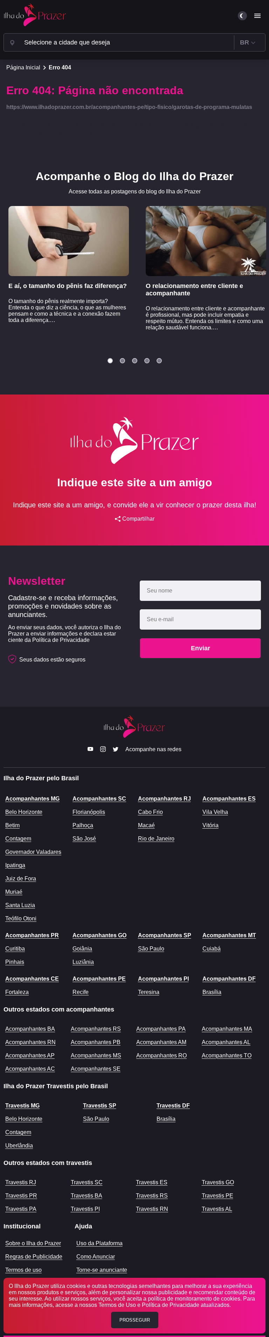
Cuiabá (211, 949)
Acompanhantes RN (30, 1042)
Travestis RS (152, 1196)
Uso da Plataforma (99, 1243)
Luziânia (83, 962)
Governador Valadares (33, 852)
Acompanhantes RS (96, 1029)
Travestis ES (151, 1182)
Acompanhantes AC (30, 1069)
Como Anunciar (95, 1257)
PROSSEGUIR (134, 1320)
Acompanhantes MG (32, 799)
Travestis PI (85, 1209)
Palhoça (83, 825)
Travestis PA (20, 1209)
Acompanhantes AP (30, 1055)
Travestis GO (218, 1182)
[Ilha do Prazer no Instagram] (103, 750)
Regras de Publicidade (33, 1257)
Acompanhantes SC (99, 799)
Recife (81, 992)
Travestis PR (21, 1196)
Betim (12, 825)
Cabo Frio (150, 812)
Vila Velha (215, 812)
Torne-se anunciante (101, 1270)
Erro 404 (60, 67)
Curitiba (15, 949)
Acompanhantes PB (95, 1042)
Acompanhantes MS (96, 1055)
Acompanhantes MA (227, 1029)
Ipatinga (15, 865)
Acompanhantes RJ (164, 799)
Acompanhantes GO (99, 935)
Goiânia (82, 949)
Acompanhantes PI (163, 979)
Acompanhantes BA (30, 1029)
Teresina (148, 992)
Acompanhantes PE (99, 979)
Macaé (146, 825)
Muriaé (13, 892)
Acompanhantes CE (32, 979)
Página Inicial (23, 67)
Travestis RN (152, 1209)
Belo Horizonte (23, 812)
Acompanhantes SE (95, 1069)
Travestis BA (86, 1196)
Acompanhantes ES (229, 799)
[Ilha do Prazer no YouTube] (90, 750)
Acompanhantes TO (226, 1055)
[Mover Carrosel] (110, 360)
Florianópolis (89, 812)
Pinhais (14, 962)
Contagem (18, 839)
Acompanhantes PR (32, 935)
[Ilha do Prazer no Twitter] (115, 750)
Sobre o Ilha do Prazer (33, 1243)
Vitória (210, 825)
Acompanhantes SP (164, 935)
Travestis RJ (20, 1182)
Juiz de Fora (20, 879)
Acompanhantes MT (229, 935)
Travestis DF (173, 1106)
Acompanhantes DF (229, 979)
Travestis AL (217, 1209)
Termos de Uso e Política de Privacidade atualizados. (164, 1305)
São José (84, 839)
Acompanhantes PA (161, 1029)
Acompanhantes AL (226, 1042)
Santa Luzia (20, 905)
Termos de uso (23, 1270)
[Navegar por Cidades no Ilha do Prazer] (12, 42)
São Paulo (151, 949)
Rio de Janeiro (156, 839)
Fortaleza (17, 992)
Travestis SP (99, 1106)
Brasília (211, 992)
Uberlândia (19, 1146)
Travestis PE (217, 1196)
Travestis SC (87, 1182)
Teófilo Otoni (20, 918)
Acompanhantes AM (161, 1042)
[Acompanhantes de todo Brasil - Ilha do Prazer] (35, 16)
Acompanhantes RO (161, 1055)
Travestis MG (22, 1106)
